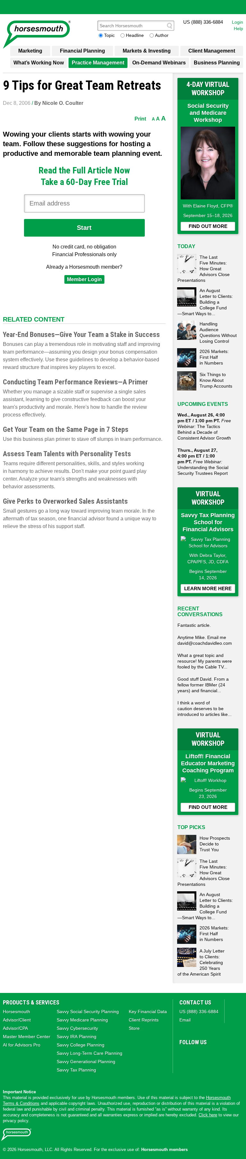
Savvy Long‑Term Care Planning (89, 1053)
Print (140, 119)
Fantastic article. (194, 625)
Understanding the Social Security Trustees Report (202, 462)
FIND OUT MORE (208, 226)
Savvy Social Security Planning (88, 1011)
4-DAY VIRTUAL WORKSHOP (207, 88)
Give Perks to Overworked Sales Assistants (65, 501)
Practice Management (98, 62)
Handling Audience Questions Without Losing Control (218, 332)
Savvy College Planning (80, 1044)
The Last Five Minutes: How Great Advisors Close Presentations (203, 269)
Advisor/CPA (15, 1028)
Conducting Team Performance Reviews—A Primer (75, 382)
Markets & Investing (147, 51)
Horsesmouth (16, 1011)
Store (134, 1028)
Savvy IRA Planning (76, 1036)
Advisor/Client (17, 1019)
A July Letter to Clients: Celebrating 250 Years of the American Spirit (201, 962)
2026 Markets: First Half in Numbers (214, 357)
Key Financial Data (148, 1011)
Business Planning (217, 62)
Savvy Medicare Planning (82, 1019)
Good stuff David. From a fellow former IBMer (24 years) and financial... (203, 684)
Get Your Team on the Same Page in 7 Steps (65, 429)
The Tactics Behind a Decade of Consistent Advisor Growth (204, 426)
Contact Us (195, 1002)
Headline (135, 35)
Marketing (30, 51)
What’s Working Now (38, 62)
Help (238, 28)
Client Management (211, 51)
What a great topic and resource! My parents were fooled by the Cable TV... (204, 661)
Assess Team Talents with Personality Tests (67, 454)
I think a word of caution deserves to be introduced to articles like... (204, 708)
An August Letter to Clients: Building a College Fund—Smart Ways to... (205, 302)
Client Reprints (144, 1019)
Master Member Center (26, 1036)
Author (161, 35)
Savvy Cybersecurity (77, 1028)
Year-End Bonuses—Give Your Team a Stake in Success (81, 335)
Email (185, 1019)
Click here (208, 1115)
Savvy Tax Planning (76, 1069)
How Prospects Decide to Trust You (215, 844)
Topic (109, 35)
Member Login (84, 279)
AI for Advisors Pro (21, 1044)
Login (237, 22)
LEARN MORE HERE (208, 588)
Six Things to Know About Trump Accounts (216, 380)
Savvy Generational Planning (86, 1061)
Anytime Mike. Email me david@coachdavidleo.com (204, 640)
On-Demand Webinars (159, 62)
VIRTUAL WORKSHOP (208, 498)
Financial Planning (82, 51)
